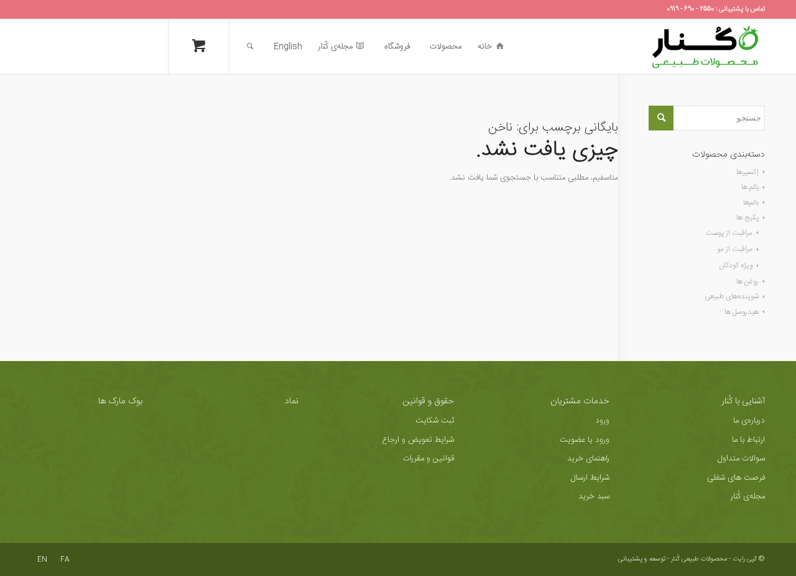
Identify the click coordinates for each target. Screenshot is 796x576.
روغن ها (747, 281)
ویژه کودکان (735, 265)
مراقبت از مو (734, 249)
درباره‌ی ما (749, 420)
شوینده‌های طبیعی (732, 296)
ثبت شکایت (434, 420)
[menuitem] (491, 46)
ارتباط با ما (748, 440)
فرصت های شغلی (736, 478)
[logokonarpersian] (705, 46)
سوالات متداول (741, 458)
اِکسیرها (747, 172)
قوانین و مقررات (428, 458)
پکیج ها (747, 217)
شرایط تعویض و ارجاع (418, 440)
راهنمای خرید (588, 458)
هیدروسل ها (741, 312)
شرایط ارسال (590, 478)
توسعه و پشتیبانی (641, 559)
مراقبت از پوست (729, 233)
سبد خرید (593, 496)
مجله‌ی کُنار (748, 496)
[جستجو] (250, 46)
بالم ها (750, 187)
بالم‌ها (751, 202)
